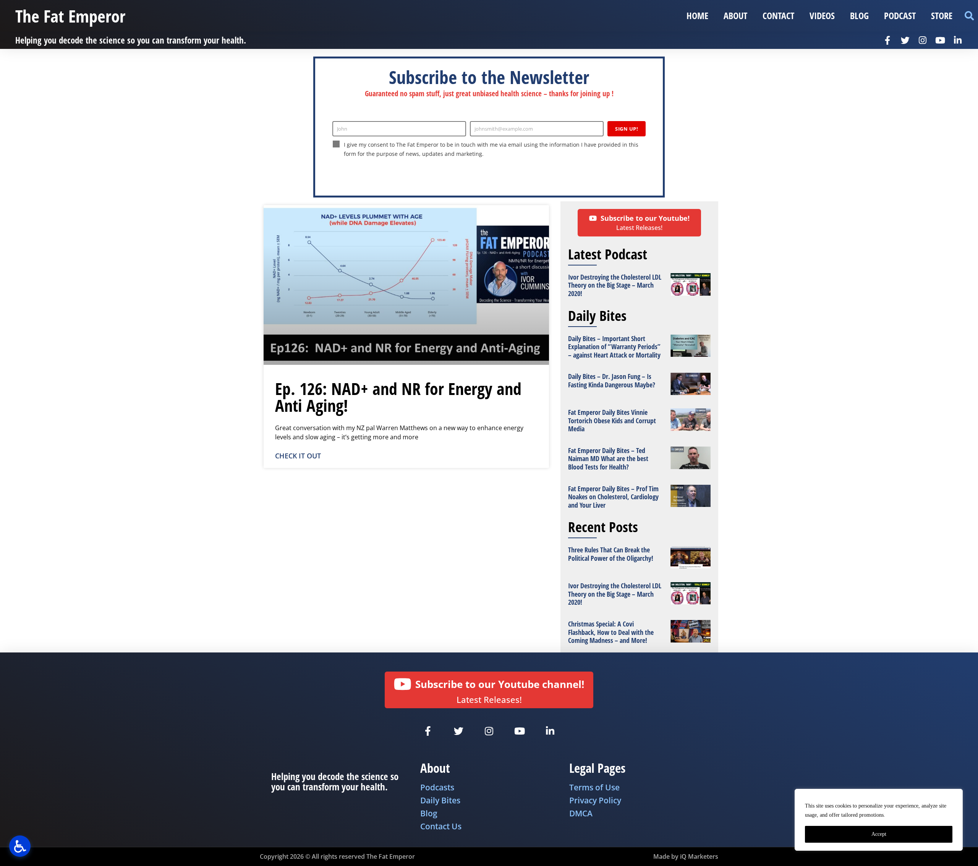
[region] (879, 820)
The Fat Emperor (70, 16)
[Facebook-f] (887, 40)
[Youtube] (940, 40)
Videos (822, 15)
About (735, 15)
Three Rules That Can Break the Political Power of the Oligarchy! (610, 554)
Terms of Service (475, 169)
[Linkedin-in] (958, 40)
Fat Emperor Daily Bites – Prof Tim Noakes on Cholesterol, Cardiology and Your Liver (613, 497)
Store (941, 15)
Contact (778, 15)
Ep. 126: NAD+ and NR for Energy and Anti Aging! (398, 397)
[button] (969, 16)
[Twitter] (905, 40)
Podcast (900, 15)
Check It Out (298, 455)
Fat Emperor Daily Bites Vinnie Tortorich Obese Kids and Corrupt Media (612, 420)
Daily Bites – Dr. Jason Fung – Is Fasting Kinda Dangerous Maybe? (611, 380)
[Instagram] (922, 40)
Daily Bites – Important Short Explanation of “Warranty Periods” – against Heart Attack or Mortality (614, 346)
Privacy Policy (439, 169)
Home (697, 15)
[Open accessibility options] (20, 846)
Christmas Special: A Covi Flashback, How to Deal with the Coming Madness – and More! (611, 632)
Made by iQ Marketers (685, 856)
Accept (878, 834)
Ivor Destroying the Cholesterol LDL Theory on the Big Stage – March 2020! (614, 285)
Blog (859, 15)
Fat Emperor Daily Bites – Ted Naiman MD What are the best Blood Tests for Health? (608, 458)
